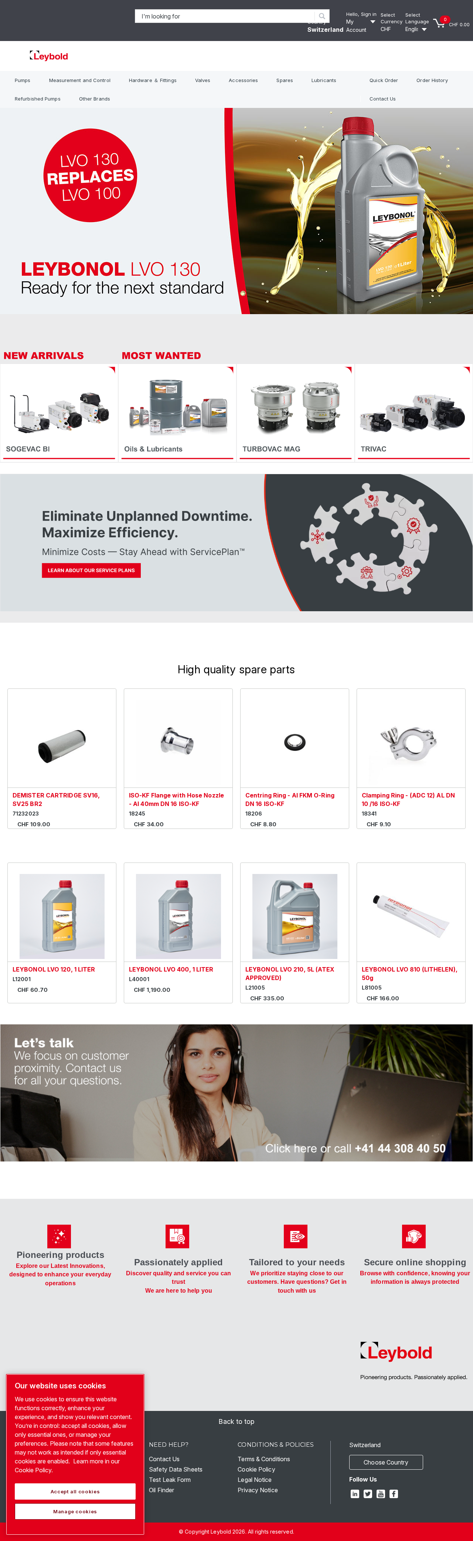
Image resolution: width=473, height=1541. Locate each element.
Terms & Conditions (264, 1459)
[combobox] (225, 16)
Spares (284, 80)
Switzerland (325, 29)
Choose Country (386, 1462)
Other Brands (94, 99)
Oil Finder (161, 1490)
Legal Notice (255, 1479)
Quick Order (384, 80)
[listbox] (392, 29)
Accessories (243, 80)
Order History (432, 80)
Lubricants (324, 80)
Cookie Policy (256, 1469)
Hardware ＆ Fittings (153, 80)
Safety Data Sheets (176, 1469)
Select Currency (392, 18)
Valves (203, 80)
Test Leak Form (170, 1479)
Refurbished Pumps (38, 99)
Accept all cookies (75, 1491)
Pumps (23, 80)
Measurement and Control (79, 80)
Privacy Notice (258, 1490)
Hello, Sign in (361, 14)
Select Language (417, 18)
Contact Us (383, 99)
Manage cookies (75, 1511)
